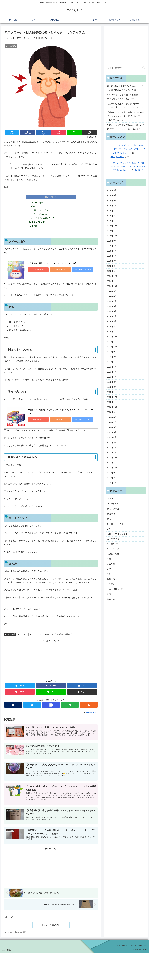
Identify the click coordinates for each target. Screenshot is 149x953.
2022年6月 (112, 427)
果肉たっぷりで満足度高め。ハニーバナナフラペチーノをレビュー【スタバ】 (125, 127)
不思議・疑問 (113, 554)
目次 (47, 197)
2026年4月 (112, 205)
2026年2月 (112, 215)
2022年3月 (112, 442)
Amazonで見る (60, 269)
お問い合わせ (122, 946)
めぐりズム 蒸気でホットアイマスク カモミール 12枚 (52, 263)
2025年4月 (112, 256)
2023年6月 (112, 367)
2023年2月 (112, 387)
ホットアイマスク (37, 634)
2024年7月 (112, 301)
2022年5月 (112, 432)
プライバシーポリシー (138, 946)
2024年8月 (112, 296)
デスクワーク (23, 634)
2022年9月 (112, 412)
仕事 (109, 559)
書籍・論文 (112, 579)
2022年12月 (112, 397)
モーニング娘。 (114, 544)
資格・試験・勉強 (115, 589)
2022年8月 (112, 417)
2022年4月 (112, 437)
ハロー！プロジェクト (117, 534)
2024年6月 (112, 306)
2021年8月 (112, 477)
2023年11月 (112, 341)
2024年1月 (112, 331)
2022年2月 (112, 447)
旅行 (109, 569)
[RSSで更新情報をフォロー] (89, 705)
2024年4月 (112, 316)
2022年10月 (112, 407)
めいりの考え (113, 539)
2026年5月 (112, 200)
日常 (109, 574)
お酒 (109, 519)
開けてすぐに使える (42, 210)
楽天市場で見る (38, 269)
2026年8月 (112, 190)
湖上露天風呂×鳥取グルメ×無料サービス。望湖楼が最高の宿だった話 (125, 88)
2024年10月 (112, 286)
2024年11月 (112, 281)
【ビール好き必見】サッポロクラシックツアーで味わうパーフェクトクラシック (125, 105)
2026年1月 (112, 220)
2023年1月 (112, 392)
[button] (143, 67)
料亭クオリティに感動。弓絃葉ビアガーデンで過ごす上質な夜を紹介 (125, 97)
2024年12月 (112, 276)
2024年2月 (112, 326)
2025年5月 (112, 251)
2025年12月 (112, 226)
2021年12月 (112, 457)
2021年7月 (112, 483)
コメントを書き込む (51, 925)
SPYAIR (110, 499)
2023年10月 (112, 346)
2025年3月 (112, 261)
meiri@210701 (117, 156)
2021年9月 (112, 473)
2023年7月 (112, 362)
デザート (111, 529)
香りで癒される (40, 214)
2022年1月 (112, 452)
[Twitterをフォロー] (32, 705)
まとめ (34, 226)
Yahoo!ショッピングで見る (82, 269)
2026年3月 (112, 210)
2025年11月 (112, 231)
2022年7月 (112, 422)
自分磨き (111, 584)
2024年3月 (112, 321)
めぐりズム (49, 634)
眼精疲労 (69, 634)
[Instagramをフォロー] (51, 705)
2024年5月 (112, 311)
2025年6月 (112, 246)
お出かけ (111, 514)
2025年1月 (112, 271)
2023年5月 (112, 372)
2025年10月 (112, 236)
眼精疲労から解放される (44, 218)
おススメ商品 (11, 634)
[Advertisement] (51, 659)
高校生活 (111, 599)
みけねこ (139, 170)
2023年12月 (112, 336)
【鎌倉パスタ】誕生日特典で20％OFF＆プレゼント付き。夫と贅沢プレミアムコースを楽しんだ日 (126, 116)
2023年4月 (112, 377)
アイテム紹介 (37, 203)
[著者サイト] (13, 705)
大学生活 (111, 564)
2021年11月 (112, 462)
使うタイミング (37, 222)
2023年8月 (112, 357)
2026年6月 (112, 195)
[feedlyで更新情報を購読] (70, 705)
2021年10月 (112, 468)
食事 (109, 594)
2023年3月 (112, 382)
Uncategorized (113, 504)
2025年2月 (112, 266)
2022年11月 (112, 402)
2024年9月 (112, 291)
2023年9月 (112, 352)
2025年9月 (112, 241)
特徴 (33, 206)
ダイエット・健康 (115, 524)
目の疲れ (60, 634)
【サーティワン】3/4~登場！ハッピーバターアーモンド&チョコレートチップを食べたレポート (128, 149)
